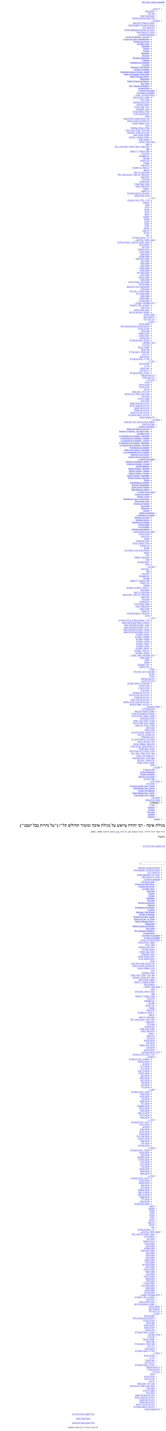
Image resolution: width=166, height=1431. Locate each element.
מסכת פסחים (144, 256)
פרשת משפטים (143, 1106)
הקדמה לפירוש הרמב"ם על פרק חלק (134, 326)
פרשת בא (145, 1099)
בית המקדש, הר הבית (146, 735)
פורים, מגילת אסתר (141, 195)
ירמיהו (146, 226)
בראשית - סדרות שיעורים (139, 1059)
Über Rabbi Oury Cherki (144, 795)
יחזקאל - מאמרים (142, 648)
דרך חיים (145, 354)
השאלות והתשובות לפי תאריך (143, 714)
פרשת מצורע (144, 1134)
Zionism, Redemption (140, 485)
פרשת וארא (144, 1096)
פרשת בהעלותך (143, 1157)
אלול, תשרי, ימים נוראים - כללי (142, 1019)
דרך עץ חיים (144, 370)
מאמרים (156, 419)
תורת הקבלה (144, 667)
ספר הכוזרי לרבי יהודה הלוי (144, 672)
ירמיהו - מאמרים (142, 646)
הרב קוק (151, 380)
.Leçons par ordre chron (145, 884)
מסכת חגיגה (144, 275)
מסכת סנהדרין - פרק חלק (139, 291)
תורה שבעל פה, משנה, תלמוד (143, 655)
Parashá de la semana (140, 522)
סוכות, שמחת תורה (141, 604)
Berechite (145, 46)
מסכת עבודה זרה (142, 293)
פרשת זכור (150, 1043)
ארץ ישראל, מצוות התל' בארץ (143, 963)
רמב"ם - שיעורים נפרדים (139, 340)
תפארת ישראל (143, 347)
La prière (145, 65)
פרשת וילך (145, 1199)
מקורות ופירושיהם (147, 718)
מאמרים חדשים (148, 424)
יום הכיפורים (144, 181)
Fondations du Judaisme (139, 447)
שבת (147, 144)
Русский (151, 812)
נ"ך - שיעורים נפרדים (141, 237)
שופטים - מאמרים (142, 637)
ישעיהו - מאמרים (142, 644)
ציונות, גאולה (149, 730)
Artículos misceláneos (140, 529)
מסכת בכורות (144, 300)
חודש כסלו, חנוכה (142, 186)
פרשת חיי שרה (143, 1071)
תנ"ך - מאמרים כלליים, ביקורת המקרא (134, 620)
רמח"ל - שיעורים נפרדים (139, 373)
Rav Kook (145, 83)
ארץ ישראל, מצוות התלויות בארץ (136, 118)
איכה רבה (145, 247)
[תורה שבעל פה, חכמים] (135, 303)
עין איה (146, 389)
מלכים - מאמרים (142, 641)
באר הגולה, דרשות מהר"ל (139, 352)
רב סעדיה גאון (149, 317)
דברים (146, 212)
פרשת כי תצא (143, 1192)
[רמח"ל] (154, 1353)
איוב (147, 235)
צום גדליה (145, 179)
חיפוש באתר (150, 11)
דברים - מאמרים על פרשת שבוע (136, 632)
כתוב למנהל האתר (147, 16)
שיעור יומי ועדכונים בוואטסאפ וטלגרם (140, 30)
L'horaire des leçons (141, 41)
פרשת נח (145, 1064)
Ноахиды (145, 508)
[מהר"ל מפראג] (143, 343)
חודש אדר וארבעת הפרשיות (138, 193)
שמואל (146, 219)
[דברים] (149, 1176)
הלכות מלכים (144, 335)
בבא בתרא (145, 289)
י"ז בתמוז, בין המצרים (141, 167)
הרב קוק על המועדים (141, 693)
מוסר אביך (145, 396)
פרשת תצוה (144, 1110)
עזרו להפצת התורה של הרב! (83, 1414)
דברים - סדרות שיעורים (140, 1178)
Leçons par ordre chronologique (136, 39)
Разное (146, 510)
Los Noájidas (144, 527)
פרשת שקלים (149, 1040)
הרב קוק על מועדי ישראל (139, 405)
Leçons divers (143, 88)
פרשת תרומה (144, 1108)
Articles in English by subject (137, 461)
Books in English (147, 774)
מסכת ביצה (144, 265)
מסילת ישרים (144, 363)
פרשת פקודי (144, 1117)
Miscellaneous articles (140, 489)
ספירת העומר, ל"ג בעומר (139, 151)
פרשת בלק (145, 1166)
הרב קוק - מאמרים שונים (139, 704)
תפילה (152, 669)
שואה (147, 116)
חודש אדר (151, 1038)
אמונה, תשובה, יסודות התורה (143, 716)
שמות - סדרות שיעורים (140, 1092)
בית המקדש (144, 546)
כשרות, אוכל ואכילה (147, 749)
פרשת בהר (145, 1143)
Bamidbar (145, 53)
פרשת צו (146, 1127)
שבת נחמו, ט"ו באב (141, 172)
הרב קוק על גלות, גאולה (140, 700)
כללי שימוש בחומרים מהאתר (143, 18)
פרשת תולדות (144, 1073)
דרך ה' (146, 366)
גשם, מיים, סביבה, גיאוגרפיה (138, 132)
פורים (147, 616)
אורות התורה (144, 387)
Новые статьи (143, 496)
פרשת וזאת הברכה (141, 1204)
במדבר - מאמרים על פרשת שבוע (136, 630)
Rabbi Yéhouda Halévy (139, 76)
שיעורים (156, 20)
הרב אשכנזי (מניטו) (147, 417)
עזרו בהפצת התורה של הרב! (154, 843)
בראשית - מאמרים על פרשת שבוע (135, 623)
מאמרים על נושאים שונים (144, 531)
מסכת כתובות (144, 277)
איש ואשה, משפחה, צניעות (144, 744)
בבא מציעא (150, 1278)
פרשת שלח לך (143, 1159)
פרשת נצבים (144, 1197)
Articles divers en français (138, 457)
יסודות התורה (144, 534)
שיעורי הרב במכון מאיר (145, 32)
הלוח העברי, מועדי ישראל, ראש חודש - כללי (132, 146)
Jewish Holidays (142, 466)
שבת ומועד (150, 728)
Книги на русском (147, 777)
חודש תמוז (145, 165)
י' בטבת (146, 188)
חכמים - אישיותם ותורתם (139, 312)
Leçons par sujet (148, 882)
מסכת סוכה (144, 263)
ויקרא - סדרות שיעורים (140, 1122)
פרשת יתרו (145, 1103)
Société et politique (141, 69)
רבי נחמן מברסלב (148, 375)
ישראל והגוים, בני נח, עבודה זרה (136, 550)
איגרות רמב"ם (143, 328)
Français (151, 807)
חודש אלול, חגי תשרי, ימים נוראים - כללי (133, 174)
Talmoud (145, 60)
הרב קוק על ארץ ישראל (140, 412)
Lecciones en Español (146, 93)
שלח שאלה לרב (148, 709)
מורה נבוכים (144, 338)
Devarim (145, 55)
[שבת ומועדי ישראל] (139, 142)
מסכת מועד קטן (143, 272)
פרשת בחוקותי (143, 1145)
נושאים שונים (144, 139)
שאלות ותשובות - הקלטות (139, 137)
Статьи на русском (146, 492)
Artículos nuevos (142, 520)
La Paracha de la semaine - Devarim (134, 445)
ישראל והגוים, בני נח (141, 114)
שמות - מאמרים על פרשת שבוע (136, 625)
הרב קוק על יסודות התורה (139, 695)
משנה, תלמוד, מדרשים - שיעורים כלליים (133, 242)
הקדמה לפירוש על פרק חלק (144, 1318)
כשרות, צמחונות (148, 973)
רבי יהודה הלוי (149, 319)
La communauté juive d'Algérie (136, 452)
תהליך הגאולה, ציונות (141, 543)
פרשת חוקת (144, 1164)
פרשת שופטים (143, 1190)
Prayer (146, 480)
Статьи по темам (142, 494)
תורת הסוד (145, 307)
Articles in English (147, 459)
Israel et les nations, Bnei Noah (136, 74)
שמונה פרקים (144, 324)
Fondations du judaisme (139, 62)
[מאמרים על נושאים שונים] (133, 532)
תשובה (146, 539)
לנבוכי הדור (144, 401)
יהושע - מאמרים (142, 634)
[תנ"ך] (150, 198)
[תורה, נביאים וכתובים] (142, 1052)
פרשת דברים (144, 1180)
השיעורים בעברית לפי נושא (144, 23)
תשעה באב (144, 590)
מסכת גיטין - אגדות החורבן (138, 282)
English (151, 810)
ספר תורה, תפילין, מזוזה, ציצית (137, 130)
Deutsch (151, 817)
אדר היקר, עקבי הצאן (140, 391)
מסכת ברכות (144, 251)
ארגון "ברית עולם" (152, 800)
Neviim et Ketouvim (141, 58)
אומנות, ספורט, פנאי (141, 135)
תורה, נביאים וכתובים (151, 1052)
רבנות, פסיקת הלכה (141, 310)
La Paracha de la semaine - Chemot (134, 438)
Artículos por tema (141, 517)
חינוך (147, 125)
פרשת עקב (145, 1185)
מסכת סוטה (144, 279)
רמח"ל (152, 361)
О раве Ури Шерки (146, 791)
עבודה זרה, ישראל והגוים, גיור (143, 739)
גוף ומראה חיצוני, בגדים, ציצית (143, 746)
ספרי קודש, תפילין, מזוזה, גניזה (143, 753)
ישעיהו (146, 223)
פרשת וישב (145, 1080)
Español (151, 814)
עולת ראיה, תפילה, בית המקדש (137, 394)
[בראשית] (147, 1057)
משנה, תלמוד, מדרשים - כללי (143, 1234)
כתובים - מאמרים (142, 653)
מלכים (146, 221)
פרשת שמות (144, 1094)
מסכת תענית (144, 268)
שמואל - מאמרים (142, 639)
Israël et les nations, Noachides (136, 450)
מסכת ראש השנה (142, 258)
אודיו (117, 832)
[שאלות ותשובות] (146, 707)
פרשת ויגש (145, 1085)
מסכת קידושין (144, 284)
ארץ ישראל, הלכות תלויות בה (143, 732)
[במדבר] (148, 1148)
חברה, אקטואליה (142, 109)
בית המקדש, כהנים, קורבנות (138, 121)
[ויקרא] (149, 1120)
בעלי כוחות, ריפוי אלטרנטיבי (143, 758)
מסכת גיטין (150, 1274)
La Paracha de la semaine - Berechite (134, 436)
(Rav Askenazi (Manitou (139, 86)
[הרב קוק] (147, 380)
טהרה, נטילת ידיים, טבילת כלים (142, 751)
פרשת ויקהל (144, 1115)
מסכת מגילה (144, 270)
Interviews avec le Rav (140, 454)
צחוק (147, 560)
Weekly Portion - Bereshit (138, 468)
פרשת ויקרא (144, 1124)
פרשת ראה (145, 1187)
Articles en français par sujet (137, 429)
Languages (155, 803)
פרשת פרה (150, 1047)
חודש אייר (145, 153)
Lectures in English (147, 90)
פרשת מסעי (144, 1173)
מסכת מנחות (144, 298)
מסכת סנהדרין (149, 1283)
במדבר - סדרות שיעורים (139, 1150)
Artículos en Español (146, 515)
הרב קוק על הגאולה (141, 410)
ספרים (157, 767)
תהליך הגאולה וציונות (141, 111)
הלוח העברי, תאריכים (146, 760)
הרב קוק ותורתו (148, 681)
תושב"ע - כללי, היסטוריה (139, 305)
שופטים (146, 216)
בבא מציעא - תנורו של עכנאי (138, 286)
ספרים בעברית (149, 770)
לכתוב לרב (155, 798)
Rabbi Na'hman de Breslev (138, 81)
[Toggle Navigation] (164, 5)
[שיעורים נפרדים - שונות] (140, 940)
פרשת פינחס (144, 1169)
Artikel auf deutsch (147, 513)
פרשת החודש (149, 1050)
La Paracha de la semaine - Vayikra (135, 440)
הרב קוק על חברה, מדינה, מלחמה (136, 702)
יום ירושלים (144, 160)
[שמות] (149, 1090)
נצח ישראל (145, 349)
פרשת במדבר (144, 1152)
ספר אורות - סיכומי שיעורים (138, 683)
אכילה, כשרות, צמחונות (140, 128)
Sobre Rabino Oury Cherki (143, 793)
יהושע (147, 214)
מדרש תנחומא (143, 249)
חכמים (146, 662)
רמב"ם (152, 321)
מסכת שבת (144, 254)
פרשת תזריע (144, 1131)
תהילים (146, 233)
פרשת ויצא (145, 1075)
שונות (147, 564)
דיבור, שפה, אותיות (141, 107)
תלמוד (146, 660)
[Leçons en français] (138, 35)
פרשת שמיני (144, 1129)
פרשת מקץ (145, 1082)
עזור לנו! (151, 13)
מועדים (152, 567)
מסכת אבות (144, 296)
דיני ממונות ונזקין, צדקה (145, 756)
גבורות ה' (145, 345)
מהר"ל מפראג (149, 342)
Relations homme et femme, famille (134, 72)
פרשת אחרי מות (143, 1136)
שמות (147, 205)
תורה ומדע (145, 536)
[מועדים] (148, 567)
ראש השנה (145, 177)
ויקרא (147, 207)
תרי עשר (145, 230)
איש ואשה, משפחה (141, 557)
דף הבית (156, 9)
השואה (146, 553)
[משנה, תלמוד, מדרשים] (136, 240)
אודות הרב (155, 781)
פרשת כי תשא (143, 1113)
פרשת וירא (145, 1068)
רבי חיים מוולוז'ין (148, 377)
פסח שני (146, 158)
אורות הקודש (144, 384)
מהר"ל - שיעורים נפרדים (139, 359)
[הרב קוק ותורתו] (141, 681)
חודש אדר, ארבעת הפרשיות (138, 613)
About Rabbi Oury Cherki (144, 788)
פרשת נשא (145, 1155)
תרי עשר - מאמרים (141, 651)
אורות (147, 382)
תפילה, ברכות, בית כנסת (145, 725)
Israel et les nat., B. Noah (144, 919)
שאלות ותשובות (153, 707)
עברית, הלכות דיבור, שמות (144, 721)
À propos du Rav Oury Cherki (142, 786)
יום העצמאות (144, 156)
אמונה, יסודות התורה (141, 97)
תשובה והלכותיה (142, 104)
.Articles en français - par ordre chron (134, 431)
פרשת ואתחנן (144, 1183)
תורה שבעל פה (143, 665)
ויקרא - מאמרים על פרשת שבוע (136, 627)
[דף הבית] (152, 9)
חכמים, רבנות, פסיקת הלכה (144, 723)
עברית (152, 805)
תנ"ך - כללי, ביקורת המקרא (138, 200)
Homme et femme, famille (144, 917)
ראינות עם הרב (143, 562)
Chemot (146, 48)
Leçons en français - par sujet (137, 37)
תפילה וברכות (149, 314)
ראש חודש (145, 569)
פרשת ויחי (145, 1087)
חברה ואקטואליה (142, 541)
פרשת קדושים (143, 1138)
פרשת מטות (144, 1171)
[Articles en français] (138, 427)
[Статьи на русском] (137, 492)
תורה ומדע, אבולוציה (141, 102)
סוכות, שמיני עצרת (141, 184)
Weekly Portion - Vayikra (139, 473)
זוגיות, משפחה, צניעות (140, 123)
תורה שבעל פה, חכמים (146, 303)
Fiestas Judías (143, 524)
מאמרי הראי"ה (143, 398)
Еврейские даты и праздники (136, 499)
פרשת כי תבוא (143, 1194)
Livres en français (147, 772)
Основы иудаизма (141, 503)
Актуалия (145, 506)
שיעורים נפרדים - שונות (145, 95)
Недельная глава (142, 501)
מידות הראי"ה (143, 688)
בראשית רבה (144, 244)
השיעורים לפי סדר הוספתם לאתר (141, 25)
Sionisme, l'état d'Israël (140, 67)
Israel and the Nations (140, 487)
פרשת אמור (144, 1141)
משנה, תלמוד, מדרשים (146, 240)
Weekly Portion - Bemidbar (138, 475)
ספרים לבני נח (149, 779)
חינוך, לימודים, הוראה (146, 742)
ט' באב (146, 170)
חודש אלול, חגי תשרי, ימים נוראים (136, 595)
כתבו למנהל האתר (83, 1418)
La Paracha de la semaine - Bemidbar (134, 443)
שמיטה (146, 548)
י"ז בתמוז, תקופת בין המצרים (138, 588)
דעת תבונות (144, 368)
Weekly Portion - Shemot (139, 471)
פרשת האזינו (144, 1201)
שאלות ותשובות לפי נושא (145, 711)
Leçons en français (147, 34)
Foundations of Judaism (139, 482)
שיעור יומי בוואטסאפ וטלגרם (148, 875)
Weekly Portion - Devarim (138, 478)
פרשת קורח (144, 1162)
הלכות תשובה (144, 333)
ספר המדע (145, 331)
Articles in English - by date (138, 464)
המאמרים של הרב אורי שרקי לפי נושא (139, 422)
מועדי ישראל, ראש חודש (145, 991)
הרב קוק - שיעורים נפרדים (139, 415)
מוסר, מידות (144, 100)
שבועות (146, 163)
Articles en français (147, 426)
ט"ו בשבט (145, 191)
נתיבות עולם (144, 356)
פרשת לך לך (144, 1066)
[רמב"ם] (148, 322)
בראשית (146, 202)
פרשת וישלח (144, 1078)
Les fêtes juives (143, 44)
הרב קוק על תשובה (141, 408)
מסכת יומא (145, 261)
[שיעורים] (152, 21)
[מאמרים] (152, 420)
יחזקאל (146, 228)
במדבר (146, 209)
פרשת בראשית (143, 1061)
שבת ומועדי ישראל (147, 142)
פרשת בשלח (144, 1101)
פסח (147, 149)
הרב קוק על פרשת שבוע (139, 403)
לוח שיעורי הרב (149, 27)
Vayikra (146, 51)
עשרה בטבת (144, 609)
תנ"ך (153, 198)
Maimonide (144, 79)
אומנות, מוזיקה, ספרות (146, 763)
